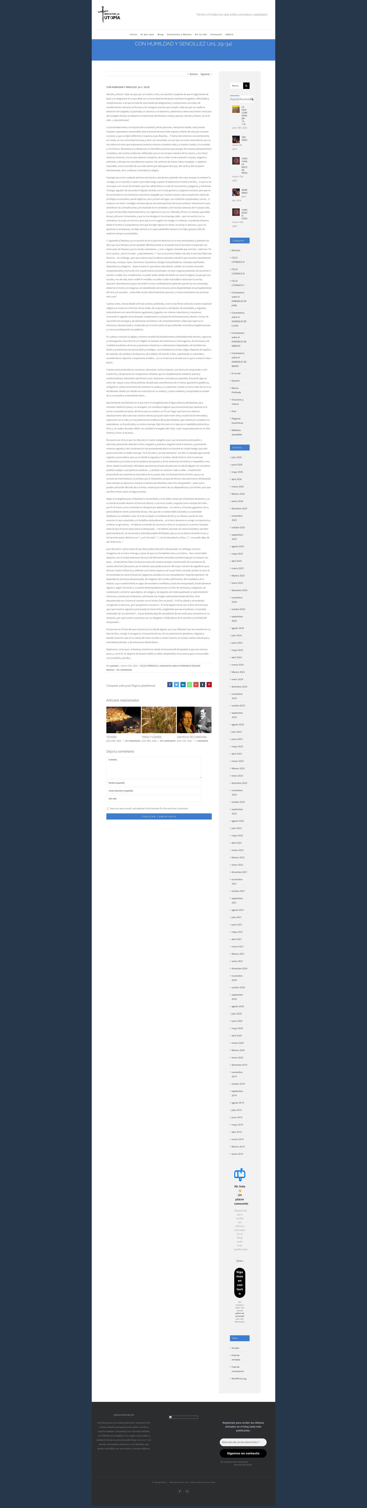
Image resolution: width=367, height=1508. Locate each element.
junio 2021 (237, 924)
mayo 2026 (237, 471)
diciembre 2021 (239, 872)
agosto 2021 (238, 909)
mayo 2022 (237, 835)
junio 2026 (237, 464)
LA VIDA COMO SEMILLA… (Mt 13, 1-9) (244, 115)
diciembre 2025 (239, 508)
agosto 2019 (238, 1102)
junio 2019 (237, 1117)
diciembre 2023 (239, 686)
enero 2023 (237, 775)
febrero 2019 (238, 1146)
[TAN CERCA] (236, 137)
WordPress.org (239, 1378)
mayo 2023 (237, 746)
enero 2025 (237, 582)
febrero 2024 (238, 672)
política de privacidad (257, 1462)
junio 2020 (237, 1020)
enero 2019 (237, 1153)
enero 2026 (237, 501)
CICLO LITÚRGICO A (149, 665)
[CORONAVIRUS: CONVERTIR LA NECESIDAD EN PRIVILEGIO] (236, 159)
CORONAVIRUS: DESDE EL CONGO (244, 214)
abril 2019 (237, 1131)
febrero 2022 (238, 857)
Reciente (245, 99)
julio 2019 (237, 1110)
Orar (234, 411)
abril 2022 (237, 842)
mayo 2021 (237, 931)
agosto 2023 (238, 724)
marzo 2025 (238, 568)
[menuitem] (133, 34)
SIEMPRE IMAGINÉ (244, 191)
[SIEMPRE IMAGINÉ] (236, 190)
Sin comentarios (124, 669)
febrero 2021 (238, 953)
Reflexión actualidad (237, 432)
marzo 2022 (238, 850)
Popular (234, 99)
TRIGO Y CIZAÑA (152, 737)
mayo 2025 (237, 553)
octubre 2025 (238, 527)
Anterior (194, 74)
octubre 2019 (238, 1083)
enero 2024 (237, 679)
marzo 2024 (238, 664)
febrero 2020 (238, 1050)
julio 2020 (237, 1013)
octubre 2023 (238, 705)
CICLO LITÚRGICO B (238, 271)
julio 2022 (237, 828)
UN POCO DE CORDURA (192, 737)
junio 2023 (237, 739)
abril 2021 (237, 939)
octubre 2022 (238, 801)
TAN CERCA (244, 138)
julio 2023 (237, 731)
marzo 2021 (238, 946)
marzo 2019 (238, 1139)
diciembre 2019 (239, 1064)
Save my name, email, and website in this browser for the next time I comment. (149, 808)
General (110, 669)
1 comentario (201, 740)
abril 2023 (237, 753)
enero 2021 (237, 961)
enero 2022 (237, 864)
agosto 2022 (238, 820)
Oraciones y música (237, 401)
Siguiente (205, 74)
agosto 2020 (238, 1006)
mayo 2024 (237, 650)
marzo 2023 (238, 761)
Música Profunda (236, 390)
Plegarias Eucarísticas (237, 420)
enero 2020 (237, 1057)
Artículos (236, 250)
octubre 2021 (238, 891)
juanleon (114, 665)
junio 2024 (237, 642)
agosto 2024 (238, 628)
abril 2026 (237, 479)
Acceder (235, 1348)
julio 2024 (237, 635)
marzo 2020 (238, 1042)
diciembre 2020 (239, 968)
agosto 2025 (238, 546)
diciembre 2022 (239, 783)
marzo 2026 (238, 486)
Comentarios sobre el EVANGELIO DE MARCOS (239, 339)
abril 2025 (237, 561)
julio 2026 (237, 457)
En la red (236, 373)
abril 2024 (237, 657)
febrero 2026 (238, 493)
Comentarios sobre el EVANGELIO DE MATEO (239, 359)
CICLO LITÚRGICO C (238, 283)
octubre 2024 (238, 609)
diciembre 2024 (239, 590)
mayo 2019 (237, 1124)
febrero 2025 (238, 575)
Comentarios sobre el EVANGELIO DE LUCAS (239, 319)
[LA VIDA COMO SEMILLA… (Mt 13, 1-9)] (236, 107)
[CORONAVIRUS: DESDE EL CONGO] (236, 210)
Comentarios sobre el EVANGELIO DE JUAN (180, 665)
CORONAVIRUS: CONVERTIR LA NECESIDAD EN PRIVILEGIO (244, 165)
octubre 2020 (238, 987)
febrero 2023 (238, 768)
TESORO (111, 737)
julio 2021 (237, 917)
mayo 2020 (237, 1028)
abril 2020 (237, 1035)
